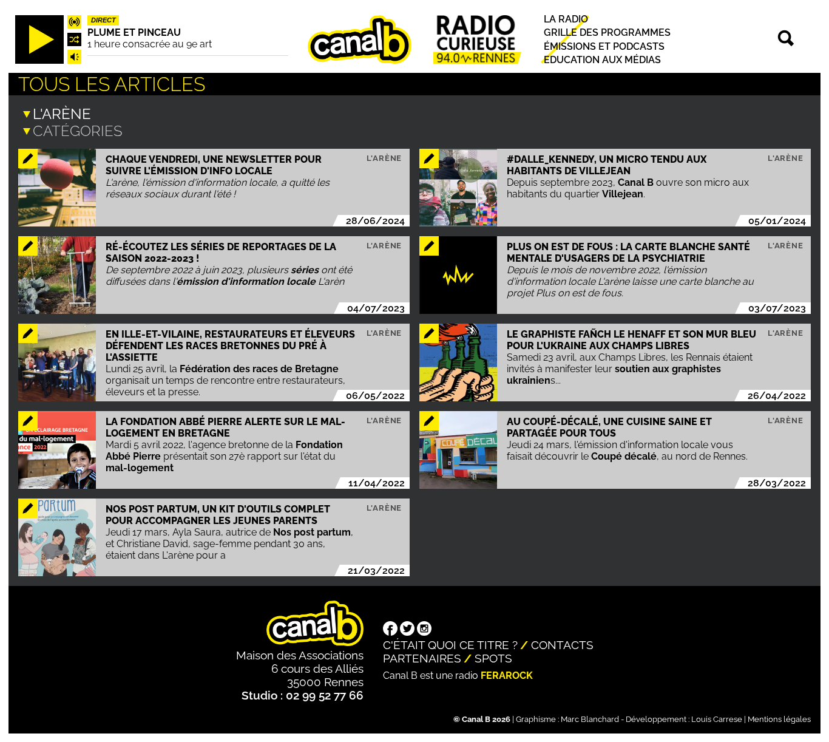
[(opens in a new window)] (390, 629)
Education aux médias (602, 60)
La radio (566, 19)
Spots (493, 658)
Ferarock (507, 675)
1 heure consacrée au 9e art (149, 44)
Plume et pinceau (134, 32)
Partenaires (422, 658)
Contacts (562, 645)
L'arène (384, 158)
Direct (103, 20)
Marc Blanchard (590, 719)
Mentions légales (779, 719)
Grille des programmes (607, 32)
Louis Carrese (716, 719)
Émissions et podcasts (604, 46)
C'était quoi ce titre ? (450, 645)
